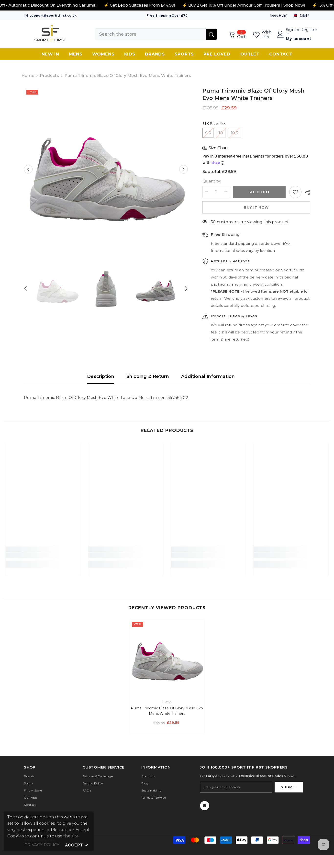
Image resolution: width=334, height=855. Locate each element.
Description (100, 376)
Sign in (290, 32)
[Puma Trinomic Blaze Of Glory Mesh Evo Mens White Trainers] (167, 657)
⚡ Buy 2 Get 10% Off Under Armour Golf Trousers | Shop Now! (243, 5)
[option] (106, 169)
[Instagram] (204, 805)
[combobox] (150, 34)
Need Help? (279, 15)
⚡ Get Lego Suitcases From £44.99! (139, 5)
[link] (43, 555)
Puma (167, 702)
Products (49, 75)
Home (28, 75)
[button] (28, 169)
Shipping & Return (147, 376)
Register (309, 30)
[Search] (156, 34)
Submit (288, 787)
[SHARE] (305, 192)
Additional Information (208, 376)
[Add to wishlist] (295, 192)
